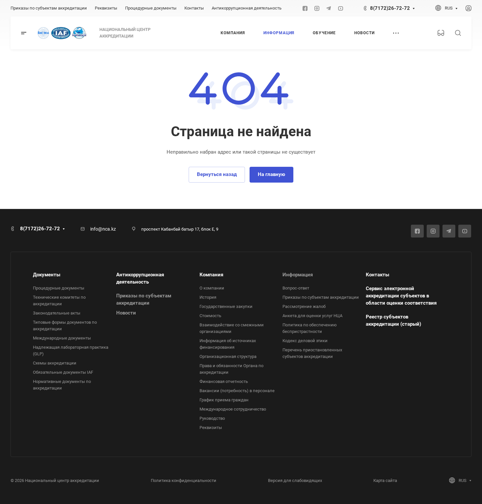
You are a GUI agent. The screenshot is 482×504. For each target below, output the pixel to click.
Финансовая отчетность (224, 381)
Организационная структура (228, 356)
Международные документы (62, 338)
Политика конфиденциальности (183, 480)
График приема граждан (224, 399)
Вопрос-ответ (295, 288)
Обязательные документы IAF (63, 372)
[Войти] (468, 8)
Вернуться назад (217, 174)
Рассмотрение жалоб (304, 306)
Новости (126, 313)
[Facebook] (305, 8)
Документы (46, 275)
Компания (211, 275)
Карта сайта (385, 480)
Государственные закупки (226, 306)
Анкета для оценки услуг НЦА (312, 315)
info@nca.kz (103, 229)
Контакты (377, 275)
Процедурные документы (58, 288)
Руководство (212, 418)
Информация (297, 275)
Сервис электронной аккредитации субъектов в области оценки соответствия (401, 296)
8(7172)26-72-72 (390, 8)
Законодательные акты (56, 313)
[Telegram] (328, 8)
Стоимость (210, 315)
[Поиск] (458, 33)
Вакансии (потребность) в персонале (237, 390)
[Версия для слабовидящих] (441, 33)
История (208, 297)
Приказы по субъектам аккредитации (320, 297)
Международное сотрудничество (233, 409)
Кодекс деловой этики (305, 340)
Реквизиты (211, 427)
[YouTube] (340, 8)
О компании (212, 288)
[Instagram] (316, 8)
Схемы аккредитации (54, 363)
